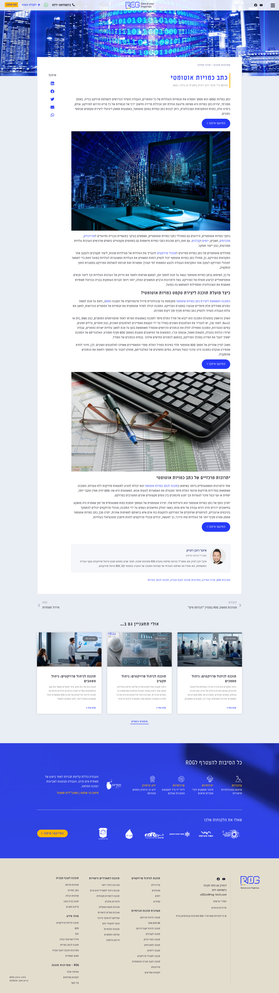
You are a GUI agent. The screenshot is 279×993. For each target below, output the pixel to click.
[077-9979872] (73, 4)
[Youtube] (261, 5)
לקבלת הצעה (29, 5)
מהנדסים (225, 241)
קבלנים (196, 241)
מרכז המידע (203, 65)
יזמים (205, 241)
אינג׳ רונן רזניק (196, 551)
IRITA (11, 977)
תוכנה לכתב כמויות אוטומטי (161, 486)
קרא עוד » (231, 708)
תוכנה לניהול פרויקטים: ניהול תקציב (143, 679)
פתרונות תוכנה (221, 65)
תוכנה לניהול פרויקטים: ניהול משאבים (73, 679)
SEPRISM (13, 981)
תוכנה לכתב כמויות (158, 580)
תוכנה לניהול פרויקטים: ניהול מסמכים (214, 679)
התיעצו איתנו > (216, 123)
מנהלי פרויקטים (166, 253)
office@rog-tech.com (213, 895)
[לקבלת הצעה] (39, 5)
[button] (53, 84)
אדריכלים (89, 236)
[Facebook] (255, 5)
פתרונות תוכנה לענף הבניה (185, 580)
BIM (107, 301)
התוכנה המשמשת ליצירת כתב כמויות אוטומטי (203, 301)
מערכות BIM (223, 580)
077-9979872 (61, 5)
